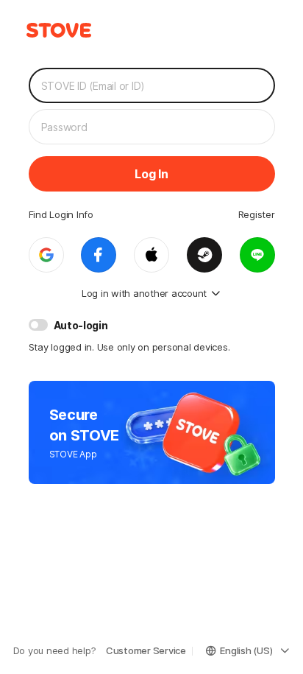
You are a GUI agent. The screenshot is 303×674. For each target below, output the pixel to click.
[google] (46, 255)
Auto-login (81, 325)
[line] (257, 255)
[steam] (204, 255)
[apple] (151, 255)
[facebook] (98, 255)
